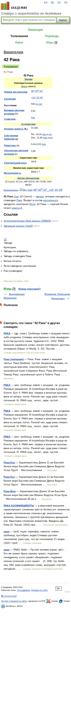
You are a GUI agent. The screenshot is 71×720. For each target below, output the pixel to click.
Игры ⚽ (52, 42)
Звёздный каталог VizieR (18, 225)
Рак (33, 117)
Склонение (10, 99)
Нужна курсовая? (29, 288)
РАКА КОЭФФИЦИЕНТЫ (19, 505)
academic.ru (14, 6)
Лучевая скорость (13, 129)
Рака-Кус (9, 476)
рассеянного (50, 200)
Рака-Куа (9, 462)
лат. (17, 196)
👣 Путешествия (9, 596)
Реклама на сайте (39, 590)
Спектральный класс (15, 163)
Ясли (32, 204)
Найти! (63, 20)
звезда (40, 196)
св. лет (39, 104)
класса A (17, 207)
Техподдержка (23, 590)
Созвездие (10, 119)
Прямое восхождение (15, 92)
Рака (19, 200)
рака (6, 531)
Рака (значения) (14, 359)
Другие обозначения (28, 178)
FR (65, 2)
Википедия (35, 29)
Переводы (52, 36)
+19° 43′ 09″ (37, 97)
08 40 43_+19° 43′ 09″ (48, 189)
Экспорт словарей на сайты (14, 601)
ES (59, 2)
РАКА (7, 333)
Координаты (11, 189)
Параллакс (10, 145)
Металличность (12, 173)
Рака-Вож (10, 491)
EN (45, 2)
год (50, 134)
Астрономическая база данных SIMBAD (27, 220)
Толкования (19, 36)
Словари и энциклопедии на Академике (31, 13)
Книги (19, 42)
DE (52, 2)
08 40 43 (37, 91)
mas (44, 134)
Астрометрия (28, 124)
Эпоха (24, 86)
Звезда (28, 79)
